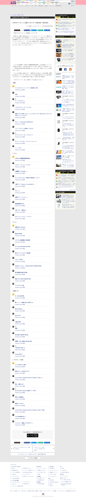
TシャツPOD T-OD (41, 472)
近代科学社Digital (41, 483)
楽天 (35, 5)
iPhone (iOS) (40, 5)
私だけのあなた (19, 308)
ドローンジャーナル (15, 476)
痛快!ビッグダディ (19, 403)
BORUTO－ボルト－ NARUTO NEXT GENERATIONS (28, 266)
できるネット (14, 484)
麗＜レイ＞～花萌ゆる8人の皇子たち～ (24, 302)
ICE (60, 466)
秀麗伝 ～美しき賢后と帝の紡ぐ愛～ (24, 341)
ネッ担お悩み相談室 (15, 478)
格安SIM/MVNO (58, 5)
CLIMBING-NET (41, 480)
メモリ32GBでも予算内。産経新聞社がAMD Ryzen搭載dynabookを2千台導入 (68, 46)
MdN (49, 478)
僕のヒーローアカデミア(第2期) (22, 253)
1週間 (68, 17)
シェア (28, 30)
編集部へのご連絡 (38, 490)
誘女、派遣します (19, 384)
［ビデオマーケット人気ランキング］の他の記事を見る (32, 454)
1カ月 (73, 17)
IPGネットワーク (63, 478)
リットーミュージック (42, 468)
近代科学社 (39, 482)
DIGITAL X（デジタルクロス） (28, 476)
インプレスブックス (26, 481)
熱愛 (16, 328)
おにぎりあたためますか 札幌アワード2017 (25, 390)
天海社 (62, 468)
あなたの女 (17, 315)
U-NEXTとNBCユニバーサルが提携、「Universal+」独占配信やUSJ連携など (68, 110)
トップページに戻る (32, 458)
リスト (22, 30)
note (41, 30)
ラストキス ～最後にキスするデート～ (24, 423)
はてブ (34, 30)
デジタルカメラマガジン (16, 482)
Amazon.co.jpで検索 (20, 89)
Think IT (13, 468)
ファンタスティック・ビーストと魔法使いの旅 (26, 87)
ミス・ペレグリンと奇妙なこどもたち (24, 128)
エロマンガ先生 (19, 259)
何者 (16, 94)
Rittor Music (39, 466)
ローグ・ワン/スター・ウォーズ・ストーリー (26, 141)
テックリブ (50, 484)
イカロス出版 (50, 466)
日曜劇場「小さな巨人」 (21, 171)
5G (50, 5)
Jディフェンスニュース (54, 470)
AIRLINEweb (52, 468)
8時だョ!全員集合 (19, 397)
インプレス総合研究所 (16, 472)
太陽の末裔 (17, 321)
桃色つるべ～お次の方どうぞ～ (22, 371)
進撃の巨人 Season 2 (20, 227)
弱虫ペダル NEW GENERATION (23, 278)
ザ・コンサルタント (20, 100)
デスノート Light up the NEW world (24, 122)
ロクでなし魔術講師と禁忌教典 (22, 240)
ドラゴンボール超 (19, 285)
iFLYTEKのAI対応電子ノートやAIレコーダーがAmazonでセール (68, 125)
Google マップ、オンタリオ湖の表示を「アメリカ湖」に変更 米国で (68, 87)
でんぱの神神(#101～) (20, 416)
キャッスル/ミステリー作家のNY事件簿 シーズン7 (27, 177)
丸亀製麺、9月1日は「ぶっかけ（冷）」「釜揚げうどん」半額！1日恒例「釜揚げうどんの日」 (66, 185)
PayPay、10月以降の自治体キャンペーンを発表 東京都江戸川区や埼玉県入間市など (68, 82)
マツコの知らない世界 (20, 364)
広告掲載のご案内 (31, 490)
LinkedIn (48, 30)
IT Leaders (14, 474)
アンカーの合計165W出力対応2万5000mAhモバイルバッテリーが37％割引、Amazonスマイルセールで (66, 32)
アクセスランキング (63, 15)
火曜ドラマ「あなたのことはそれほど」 (25, 184)
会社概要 (54, 490)
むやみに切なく (19, 354)
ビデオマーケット (37, 26)
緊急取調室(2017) (19, 203)
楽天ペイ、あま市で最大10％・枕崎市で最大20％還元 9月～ (68, 152)
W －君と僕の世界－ (20, 296)
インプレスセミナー (26, 474)
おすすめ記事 (61, 192)
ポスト (18, 30)
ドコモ (12, 5)
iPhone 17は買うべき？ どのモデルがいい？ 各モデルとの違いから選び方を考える (68, 206)
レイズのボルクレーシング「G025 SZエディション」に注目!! (68, 41)
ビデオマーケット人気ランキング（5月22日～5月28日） (39, 449)
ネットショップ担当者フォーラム (29, 470)
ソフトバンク (20, 5)
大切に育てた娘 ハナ (20, 347)
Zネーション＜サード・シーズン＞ (23, 216)
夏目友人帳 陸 (18, 233)
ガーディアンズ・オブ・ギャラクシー (24, 135)
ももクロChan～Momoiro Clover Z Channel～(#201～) (29, 377)
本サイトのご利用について (15, 490)
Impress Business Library (27, 472)
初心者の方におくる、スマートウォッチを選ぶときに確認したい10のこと (68, 201)
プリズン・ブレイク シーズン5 (22, 164)
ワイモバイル (27, 5)
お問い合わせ (23, 490)
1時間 (58, 17)
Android (46, 5)
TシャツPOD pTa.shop (65, 479)
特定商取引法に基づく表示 (71, 490)
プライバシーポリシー (47, 490)
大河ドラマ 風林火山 (20, 210)
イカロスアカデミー (53, 476)
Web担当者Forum (15, 470)
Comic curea (63, 470)
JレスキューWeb (53, 474)
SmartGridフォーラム (27, 468)
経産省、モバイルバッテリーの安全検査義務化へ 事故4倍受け (68, 77)
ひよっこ (17, 190)
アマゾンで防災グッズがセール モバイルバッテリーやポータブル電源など (68, 101)
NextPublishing (26, 483)
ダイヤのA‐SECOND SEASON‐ (23, 246)
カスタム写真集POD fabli (66, 481)
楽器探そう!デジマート (42, 470)
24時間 (63, 17)
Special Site (61, 36)
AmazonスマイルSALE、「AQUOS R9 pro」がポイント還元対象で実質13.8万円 (68, 134)
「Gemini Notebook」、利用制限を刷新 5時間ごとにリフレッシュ (68, 139)
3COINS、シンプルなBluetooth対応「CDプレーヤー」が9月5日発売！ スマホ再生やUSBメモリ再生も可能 (66, 179)
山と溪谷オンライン (41, 478)
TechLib (51, 485)
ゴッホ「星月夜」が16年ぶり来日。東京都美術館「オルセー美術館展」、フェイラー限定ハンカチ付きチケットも (66, 176)
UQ (32, 5)
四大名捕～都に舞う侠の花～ (22, 334)
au (15, 5)
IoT (53, 5)
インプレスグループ (61, 490)
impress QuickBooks (65, 472)
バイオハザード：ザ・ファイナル (23, 107)
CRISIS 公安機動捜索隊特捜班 (22, 158)
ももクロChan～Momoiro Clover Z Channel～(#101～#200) (30, 410)
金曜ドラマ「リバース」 (21, 197)
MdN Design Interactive (54, 482)
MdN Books (52, 480)
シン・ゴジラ (18, 147)
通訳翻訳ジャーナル (53, 472)
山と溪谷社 (39, 476)
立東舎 (39, 474)
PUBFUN (62, 474)
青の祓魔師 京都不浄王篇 (21, 272)
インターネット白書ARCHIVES (17, 486)
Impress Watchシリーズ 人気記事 (66, 171)
